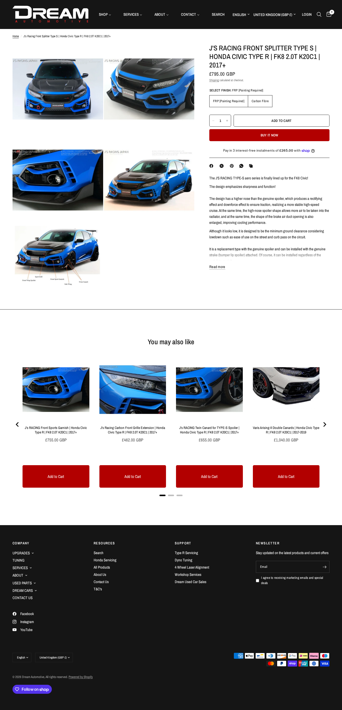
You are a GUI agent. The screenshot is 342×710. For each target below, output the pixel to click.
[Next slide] (324, 424)
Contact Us (101, 581)
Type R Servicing (186, 552)
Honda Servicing (105, 560)
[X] (223, 166)
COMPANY (21, 543)
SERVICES (20, 567)
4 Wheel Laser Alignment (192, 567)
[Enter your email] (324, 567)
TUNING (19, 560)
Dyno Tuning (183, 560)
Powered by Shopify (81, 677)
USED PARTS (22, 583)
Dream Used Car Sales (190, 581)
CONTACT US (23, 597)
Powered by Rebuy (171, 502)
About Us (100, 574)
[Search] (319, 14)
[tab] (162, 495)
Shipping (214, 80)
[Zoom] (92, 54)
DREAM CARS (23, 590)
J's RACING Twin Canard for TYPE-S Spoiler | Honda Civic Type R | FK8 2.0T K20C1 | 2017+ (209, 429)
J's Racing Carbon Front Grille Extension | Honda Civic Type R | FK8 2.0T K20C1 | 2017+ (132, 429)
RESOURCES (104, 543)
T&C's (98, 589)
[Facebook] (212, 166)
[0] (327, 14)
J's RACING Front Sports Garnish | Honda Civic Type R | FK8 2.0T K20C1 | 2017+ (56, 429)
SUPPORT (183, 543)
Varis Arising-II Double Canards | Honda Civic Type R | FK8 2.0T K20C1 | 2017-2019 (286, 429)
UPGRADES (21, 553)
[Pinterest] (233, 166)
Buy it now (269, 135)
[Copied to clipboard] (252, 166)
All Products (102, 567)
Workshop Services (188, 574)
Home (16, 36)
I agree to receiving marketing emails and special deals (292, 580)
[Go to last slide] (18, 424)
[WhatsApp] (242, 166)
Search (98, 552)
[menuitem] (106, 14)
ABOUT (18, 575)
